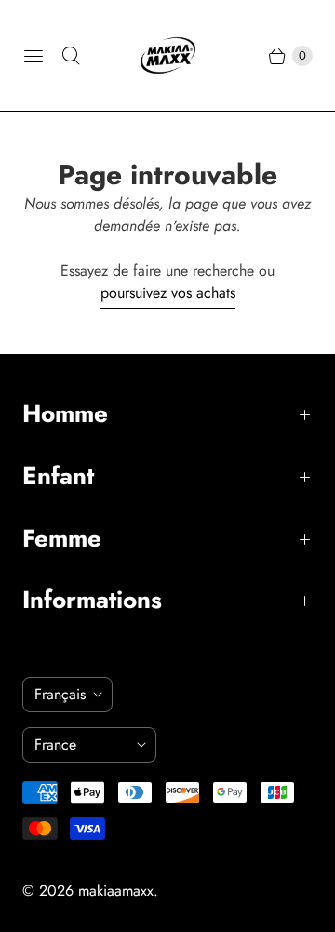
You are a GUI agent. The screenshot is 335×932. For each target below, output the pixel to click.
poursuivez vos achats (167, 293)
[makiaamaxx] (168, 55)
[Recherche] (70, 56)
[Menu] (33, 56)
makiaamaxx (116, 890)
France (81, 744)
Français (60, 694)
